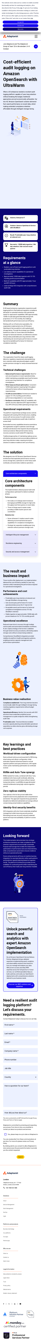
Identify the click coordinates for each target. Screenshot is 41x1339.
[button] (20, 473)
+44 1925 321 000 (11, 1188)
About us (5, 1253)
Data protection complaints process (12, 1274)
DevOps (5, 1212)
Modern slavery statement (10, 1293)
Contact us (6, 1257)
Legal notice (6, 1278)
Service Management (8, 1204)
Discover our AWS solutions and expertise (19, 985)
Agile (4, 1216)
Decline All (21, 26)
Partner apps (6, 1240)
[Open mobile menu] (36, 36)
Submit (20, 1157)
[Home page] (17, 36)
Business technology (8, 1229)
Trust (4, 1281)
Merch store (6, 1261)
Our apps (5, 1236)
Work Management (8, 1208)
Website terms (7, 1289)
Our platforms (7, 1233)
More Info (20, 29)
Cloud (4, 1200)
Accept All (20, 22)
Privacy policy (6, 1285)
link (21, 8)
